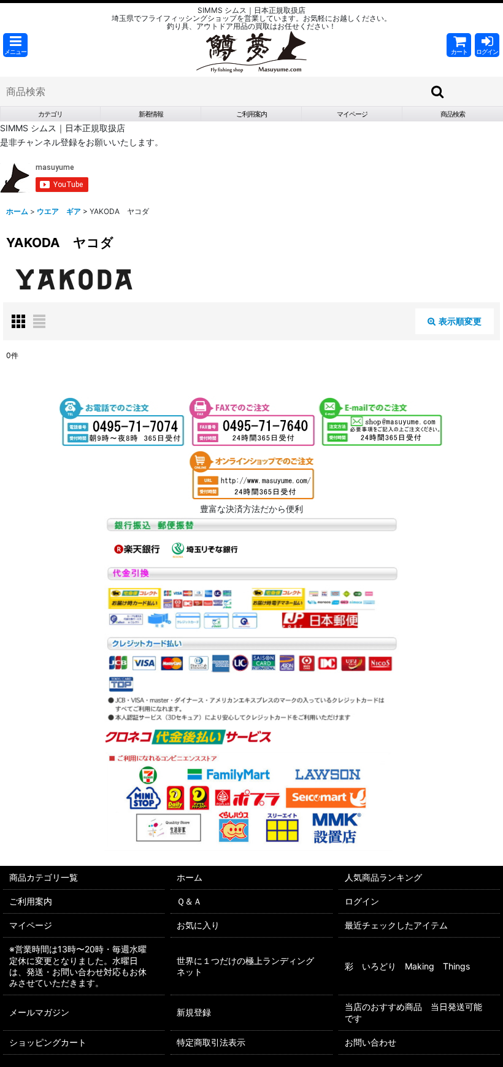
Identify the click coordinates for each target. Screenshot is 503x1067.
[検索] (438, 91)
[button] (15, 45)
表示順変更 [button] (460, 321)
